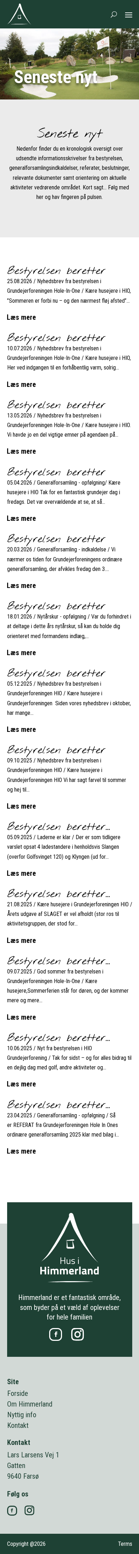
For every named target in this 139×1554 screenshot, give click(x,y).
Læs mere (21, 317)
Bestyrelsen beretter (56, 271)
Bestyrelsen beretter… (58, 827)
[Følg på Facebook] (55, 1334)
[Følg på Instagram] (77, 1334)
